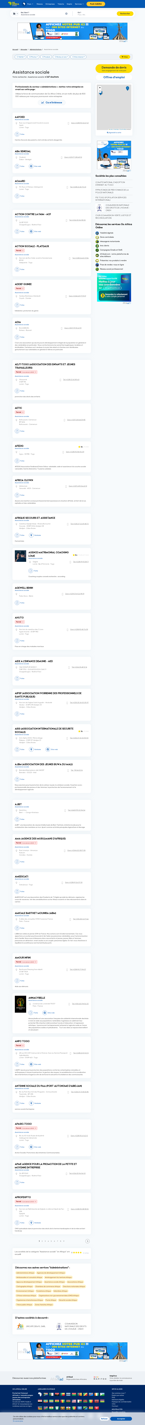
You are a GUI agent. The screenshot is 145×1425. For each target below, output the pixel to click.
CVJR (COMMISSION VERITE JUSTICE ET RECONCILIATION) (113, 216)
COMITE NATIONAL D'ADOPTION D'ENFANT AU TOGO (110, 183)
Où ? (79, 12)
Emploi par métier (118, 1395)
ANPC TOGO (22, 1041)
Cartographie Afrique (24, 1286)
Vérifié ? (22, 57)
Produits (47, 57)
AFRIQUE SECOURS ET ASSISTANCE (35, 517)
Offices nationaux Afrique (26, 1296)
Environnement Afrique (25, 1291)
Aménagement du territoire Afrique (58, 1277)
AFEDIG (19, 445)
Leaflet (111, 129)
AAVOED (20, 117)
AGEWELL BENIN (24, 587)
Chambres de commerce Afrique (47, 1286)
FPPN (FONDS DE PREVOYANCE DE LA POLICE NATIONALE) (112, 191)
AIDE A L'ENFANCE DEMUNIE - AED (34, 661)
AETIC (18, 408)
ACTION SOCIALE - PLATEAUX (32, 246)
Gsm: (80, 123)
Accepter (121, 1419)
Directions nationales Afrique (74, 1286)
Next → (87, 1241)
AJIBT (18, 804)
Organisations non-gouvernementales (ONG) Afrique (59, 1296)
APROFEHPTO (23, 1197)
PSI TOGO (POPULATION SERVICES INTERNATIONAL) (110, 198)
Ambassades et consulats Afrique (29, 1277)
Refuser (104, 1419)
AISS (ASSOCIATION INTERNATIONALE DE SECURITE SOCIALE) (44, 730)
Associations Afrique (75, 1282)
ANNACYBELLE (36, 997)
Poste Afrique (51, 1300)
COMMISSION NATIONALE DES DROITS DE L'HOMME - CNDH (75, 1326)
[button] (101, 93)
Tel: (78, 187)
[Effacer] (66, 13)
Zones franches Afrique (44, 1305)
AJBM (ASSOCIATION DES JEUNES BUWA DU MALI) (44, 764)
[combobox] (15, 13)
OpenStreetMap (123, 129)
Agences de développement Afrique (51, 1273)
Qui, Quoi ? (25, 12)
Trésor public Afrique (24, 1305)
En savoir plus (18, 1421)
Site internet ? (79, 57)
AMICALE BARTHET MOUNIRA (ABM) (35, 913)
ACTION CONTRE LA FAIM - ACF (33, 214)
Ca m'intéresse (54, 102)
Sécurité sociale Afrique (68, 1300)
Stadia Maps (116, 129)
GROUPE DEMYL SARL (36, 1326)
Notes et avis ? (62, 57)
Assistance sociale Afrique (55, 1282)
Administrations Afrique (25, 1273)
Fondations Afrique (43, 1291)
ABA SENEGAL (23, 151)
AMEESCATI (21, 876)
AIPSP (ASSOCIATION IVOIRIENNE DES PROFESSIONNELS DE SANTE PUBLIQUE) (48, 695)
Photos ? (34, 57)
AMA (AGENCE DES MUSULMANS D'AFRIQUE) (40, 838)
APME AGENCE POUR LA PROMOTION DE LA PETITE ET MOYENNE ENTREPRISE (46, 1166)
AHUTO (19, 617)
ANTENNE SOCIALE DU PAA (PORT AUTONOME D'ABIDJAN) (48, 1086)
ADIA (18, 322)
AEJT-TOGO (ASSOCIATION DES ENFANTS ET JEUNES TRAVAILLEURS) (45, 366)
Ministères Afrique (60, 1291)
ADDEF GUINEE (23, 284)
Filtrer (126, 57)
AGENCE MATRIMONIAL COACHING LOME (48, 554)
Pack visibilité (96, 4)
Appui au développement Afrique (29, 1282)
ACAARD (20, 181)
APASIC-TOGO (23, 1123)
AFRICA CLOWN (24, 480)
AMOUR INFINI (23, 957)
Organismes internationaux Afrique (29, 1300)
